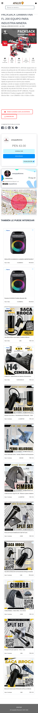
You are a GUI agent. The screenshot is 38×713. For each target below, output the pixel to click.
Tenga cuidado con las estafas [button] (18, 111)
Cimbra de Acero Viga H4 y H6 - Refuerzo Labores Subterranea (20, 493)
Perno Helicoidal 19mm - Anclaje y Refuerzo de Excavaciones (19, 454)
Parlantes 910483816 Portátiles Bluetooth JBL (16, 298)
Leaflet (19, 214)
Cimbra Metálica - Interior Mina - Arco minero (15, 610)
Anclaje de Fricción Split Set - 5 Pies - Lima (15, 649)
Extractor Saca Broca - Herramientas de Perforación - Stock (19, 415)
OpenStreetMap (26, 214)
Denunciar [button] (10, 116)
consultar (19, 151)
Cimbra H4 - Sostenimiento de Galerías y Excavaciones (18, 376)
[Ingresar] (36, 3)
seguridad (19, 156)
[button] (4, 192)
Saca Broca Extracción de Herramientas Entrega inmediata (19, 571)
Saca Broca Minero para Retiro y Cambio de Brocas (17, 337)
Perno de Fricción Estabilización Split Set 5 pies (16, 532)
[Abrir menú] (2, 3)
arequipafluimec (16, 140)
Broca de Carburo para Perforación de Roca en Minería (18, 688)
